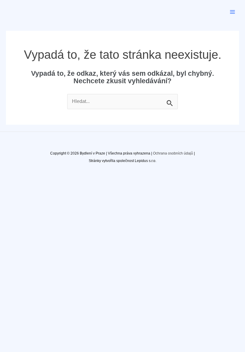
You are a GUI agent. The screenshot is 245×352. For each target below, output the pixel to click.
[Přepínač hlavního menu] (232, 11)
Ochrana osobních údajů (173, 153)
